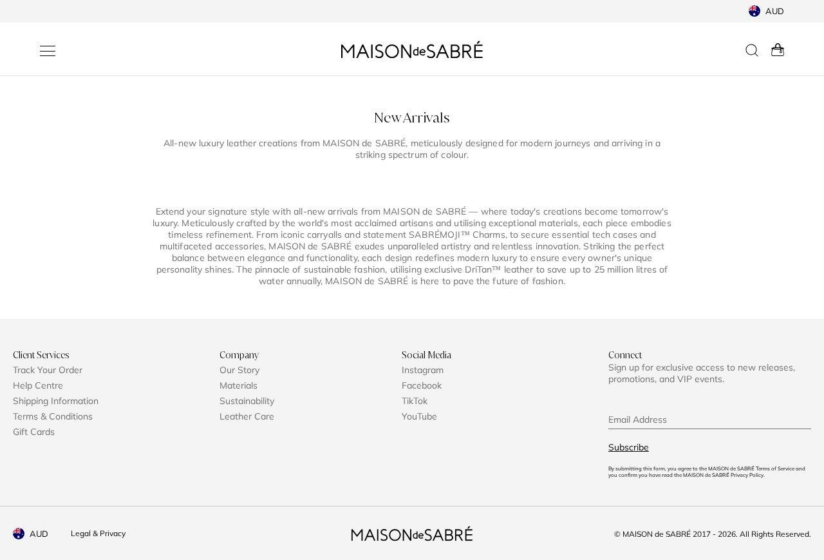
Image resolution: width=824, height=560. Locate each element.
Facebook (422, 385)
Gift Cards (34, 432)
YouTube (419, 416)
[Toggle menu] (47, 51)
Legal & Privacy (98, 533)
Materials (239, 385)
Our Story (239, 370)
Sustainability (247, 401)
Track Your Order (47, 370)
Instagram (423, 370)
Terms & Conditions (53, 416)
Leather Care (247, 416)
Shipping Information (55, 401)
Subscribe (628, 447)
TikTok (414, 401)
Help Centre (38, 385)
